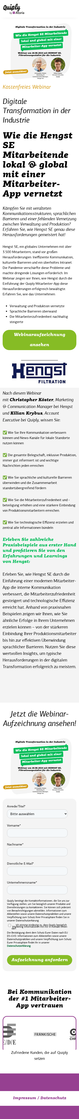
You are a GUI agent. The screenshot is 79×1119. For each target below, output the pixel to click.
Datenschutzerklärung (19, 946)
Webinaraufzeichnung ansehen (39, 340)
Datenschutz (53, 1098)
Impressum (24, 1098)
